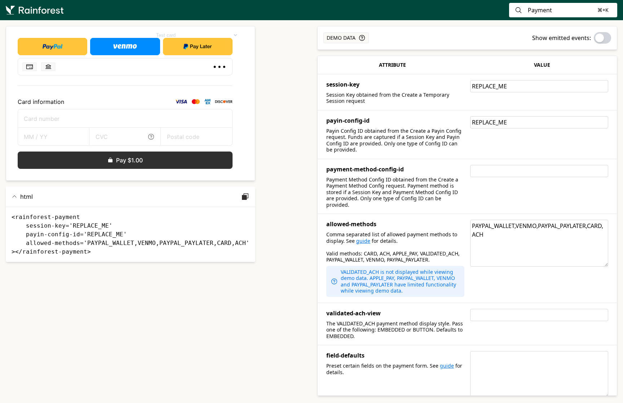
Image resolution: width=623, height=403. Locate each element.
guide (363, 240)
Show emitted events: (561, 38)
